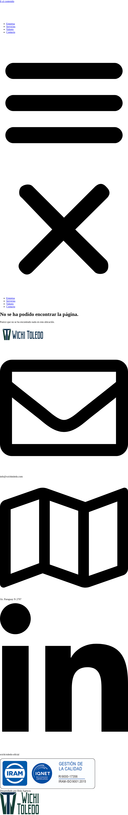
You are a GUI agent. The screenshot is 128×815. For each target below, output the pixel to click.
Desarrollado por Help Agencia (15, 790)
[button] (64, 165)
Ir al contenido (7, 1)
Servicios (10, 26)
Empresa (10, 23)
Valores (10, 29)
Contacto (10, 32)
